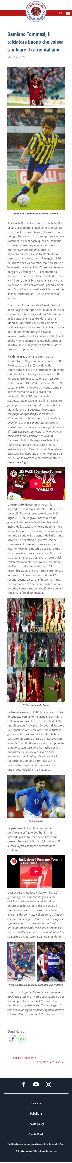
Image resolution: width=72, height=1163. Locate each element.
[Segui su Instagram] (48, 1084)
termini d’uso (58, 1144)
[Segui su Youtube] (36, 1084)
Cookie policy (36, 1124)
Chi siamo (36, 1103)
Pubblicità (36, 1114)
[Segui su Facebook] (23, 1084)
